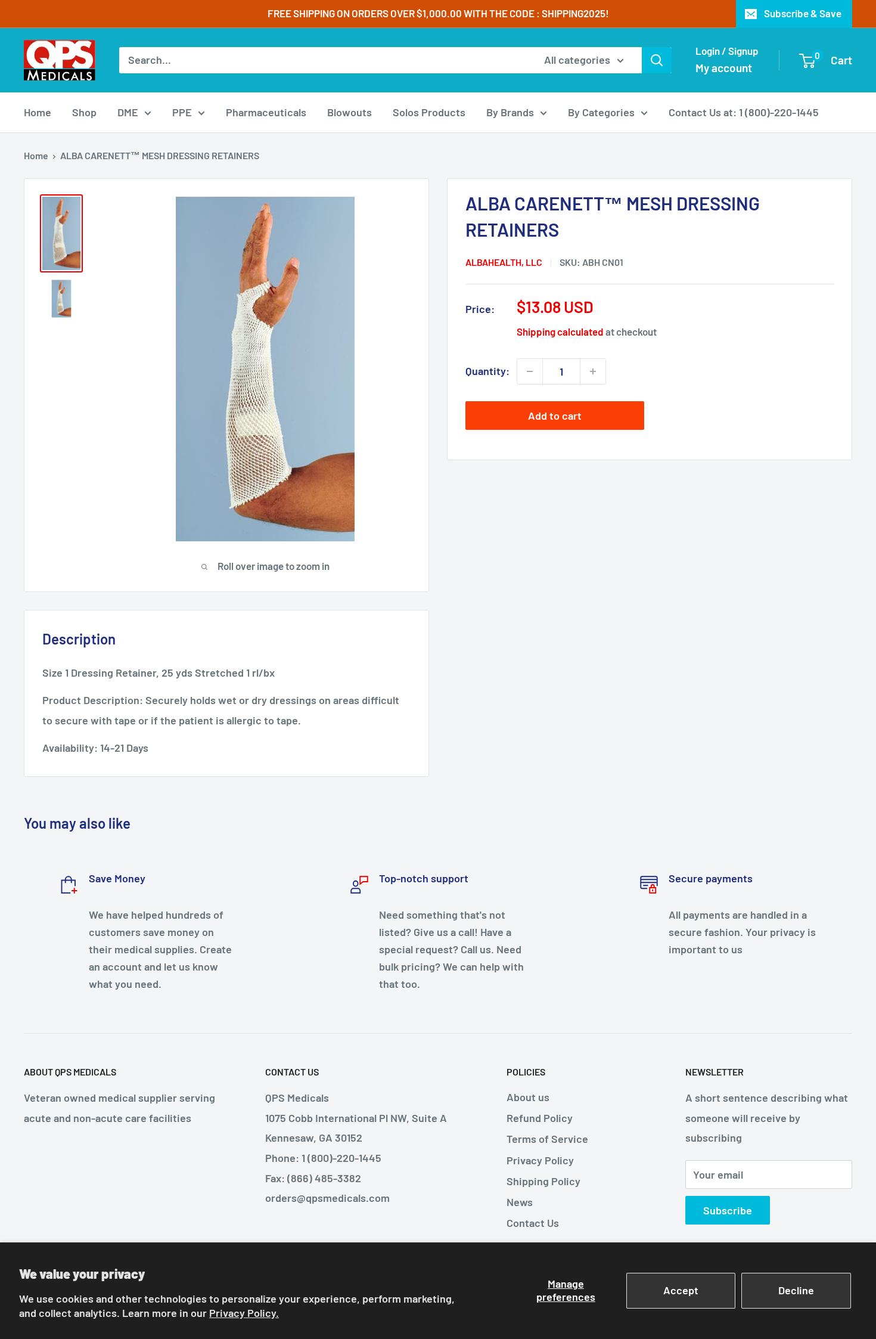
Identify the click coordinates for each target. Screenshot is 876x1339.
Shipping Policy (543, 1181)
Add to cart (555, 415)
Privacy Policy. (244, 1312)
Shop (84, 112)
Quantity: (487, 370)
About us (528, 1097)
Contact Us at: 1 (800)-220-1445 (744, 112)
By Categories (601, 112)
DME (127, 112)
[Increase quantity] (592, 371)
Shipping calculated (560, 331)
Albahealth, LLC (503, 262)
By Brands (510, 112)
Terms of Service (547, 1138)
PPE (182, 112)
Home (37, 112)
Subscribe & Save (802, 13)
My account (723, 68)
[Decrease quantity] (529, 371)
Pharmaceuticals (266, 112)
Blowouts (349, 112)
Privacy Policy (540, 1160)
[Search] (657, 60)
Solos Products (429, 112)
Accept (680, 1290)
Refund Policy (540, 1117)
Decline (796, 1290)
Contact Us (533, 1222)
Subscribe (727, 1210)
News (520, 1201)
